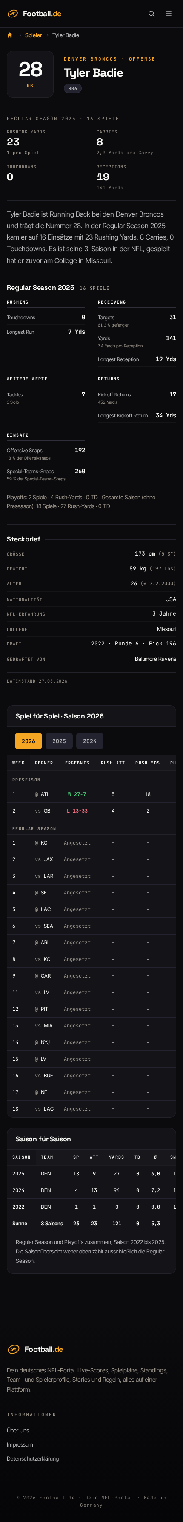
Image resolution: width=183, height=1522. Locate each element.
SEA (44, 926)
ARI (42, 942)
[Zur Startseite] (9, 35)
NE (41, 1092)
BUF (44, 1075)
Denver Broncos (90, 59)
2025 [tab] (59, 741)
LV (42, 992)
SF (40, 892)
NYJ (42, 1042)
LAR (44, 876)
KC (41, 842)
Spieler (33, 35)
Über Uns (18, 1430)
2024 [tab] (90, 741)
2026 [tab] (28, 741)
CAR (43, 975)
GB (42, 810)
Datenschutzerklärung (33, 1458)
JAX (44, 859)
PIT (41, 1009)
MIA (44, 1025)
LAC (43, 909)
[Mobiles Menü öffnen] (168, 13)
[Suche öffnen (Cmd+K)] (151, 13)
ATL (42, 794)
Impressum (20, 1444)
